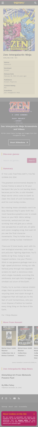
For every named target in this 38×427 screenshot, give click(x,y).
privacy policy (23, 420)
